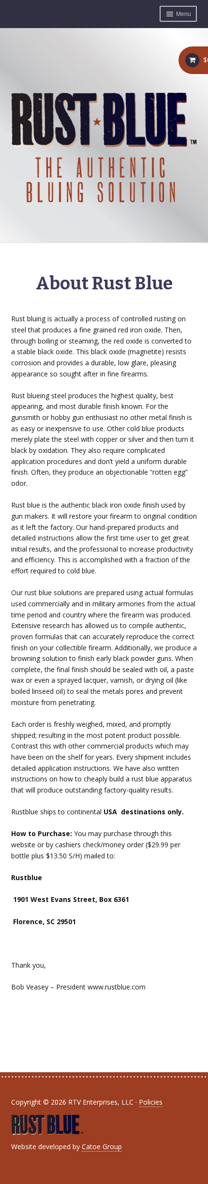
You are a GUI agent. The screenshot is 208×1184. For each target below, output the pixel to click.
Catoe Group (102, 1146)
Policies (151, 1102)
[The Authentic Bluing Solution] (104, 147)
